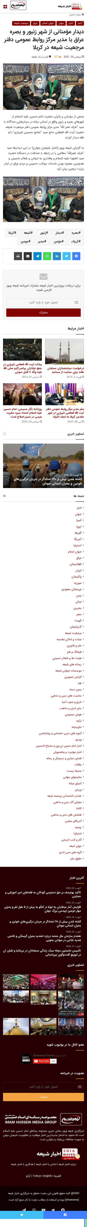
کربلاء (75, 241)
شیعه (27, 232)
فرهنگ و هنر (74, 652)
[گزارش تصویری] (71, 1003)
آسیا (80, 23)
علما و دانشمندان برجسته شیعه (64, 796)
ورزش (78, 790)
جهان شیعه (75, 846)
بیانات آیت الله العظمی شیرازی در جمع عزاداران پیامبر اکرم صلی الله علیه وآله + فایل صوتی (22, 368)
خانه (79, 15)
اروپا (79, 527)
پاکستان (76, 577)
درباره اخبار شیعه (67, 1164)
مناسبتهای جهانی (72, 777)
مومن (24, 241)
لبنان (79, 602)
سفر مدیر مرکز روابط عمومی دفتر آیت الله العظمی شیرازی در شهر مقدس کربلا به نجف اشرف (65, 413)
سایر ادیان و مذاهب (70, 708)
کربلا (11, 232)
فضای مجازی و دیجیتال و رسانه (64, 758)
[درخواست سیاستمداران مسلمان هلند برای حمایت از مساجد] (64, 351)
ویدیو (79, 740)
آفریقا (78, 533)
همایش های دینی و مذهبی (66, 815)
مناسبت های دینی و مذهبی (66, 696)
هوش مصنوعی (73, 714)
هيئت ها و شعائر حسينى (67, 658)
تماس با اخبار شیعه (46, 1164)
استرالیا (78, 833)
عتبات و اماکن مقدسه (69, 639)
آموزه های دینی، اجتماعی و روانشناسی (60, 733)
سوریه (78, 583)
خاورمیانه (77, 727)
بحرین (77, 608)
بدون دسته (75, 689)
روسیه (78, 827)
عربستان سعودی (72, 589)
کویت (78, 621)
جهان (61, 23)
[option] (43, 466)
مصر (79, 614)
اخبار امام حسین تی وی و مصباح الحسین (59, 746)
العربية (57, 1176)
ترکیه (79, 721)
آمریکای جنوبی (73, 821)
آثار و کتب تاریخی (71, 840)
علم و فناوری (74, 646)
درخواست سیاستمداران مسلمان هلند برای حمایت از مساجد (65, 370)
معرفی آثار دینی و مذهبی (67, 802)
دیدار (59, 232)
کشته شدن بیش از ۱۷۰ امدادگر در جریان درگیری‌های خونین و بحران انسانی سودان (47, 481)
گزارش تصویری (73, 677)
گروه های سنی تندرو (70, 852)
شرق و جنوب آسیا (72, 702)
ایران (78, 570)
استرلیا (77, 545)
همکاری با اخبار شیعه (22, 1164)
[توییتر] (67, 256)
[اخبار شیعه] (68, 6)
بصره (75, 232)
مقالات (78, 765)
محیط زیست (74, 771)
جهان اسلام (48, 23)
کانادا (79, 808)
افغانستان (76, 564)
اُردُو (28, 1176)
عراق (35, 23)
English (47, 1176)
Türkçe (36, 1176)
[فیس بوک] (76, 256)
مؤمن (58, 241)
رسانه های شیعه (72, 664)
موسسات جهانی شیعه (68, 671)
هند (79, 683)
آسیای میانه (75, 783)
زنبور (43, 232)
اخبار (71, 15)
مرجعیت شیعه (21, 23)
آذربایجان (76, 627)
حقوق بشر (76, 859)
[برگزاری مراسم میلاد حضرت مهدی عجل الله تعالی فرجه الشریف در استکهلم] (43, 981)
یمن (79, 596)
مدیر (41, 241)
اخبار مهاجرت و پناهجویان (67, 752)
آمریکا (78, 539)
